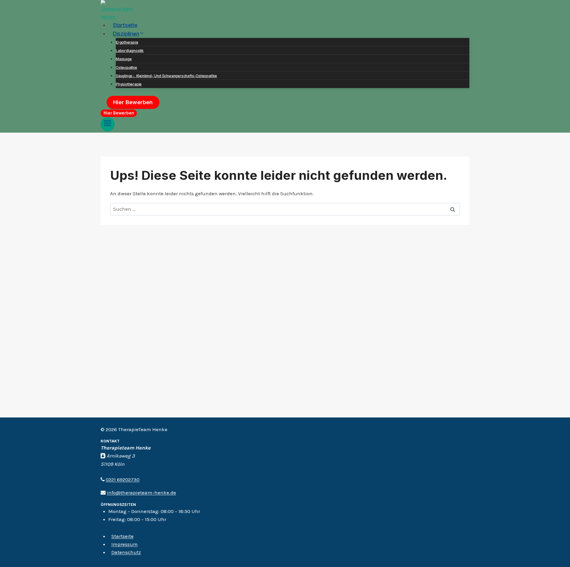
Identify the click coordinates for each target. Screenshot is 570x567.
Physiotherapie (129, 84)
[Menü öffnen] (108, 124)
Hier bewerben (133, 102)
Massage (124, 59)
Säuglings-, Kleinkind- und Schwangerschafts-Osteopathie (166, 76)
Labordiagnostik (130, 50)
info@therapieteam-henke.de (141, 492)
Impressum (124, 544)
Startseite (125, 25)
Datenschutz (126, 552)
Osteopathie (126, 67)
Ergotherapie (127, 42)
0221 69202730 (123, 479)
